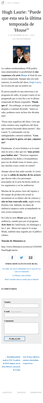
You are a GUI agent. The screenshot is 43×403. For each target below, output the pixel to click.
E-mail (12, 311)
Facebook (12, 257)
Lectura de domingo (21, 39)
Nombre (7, 302)
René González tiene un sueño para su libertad (21, 279)
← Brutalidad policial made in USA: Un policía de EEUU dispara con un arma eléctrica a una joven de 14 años (11, 363)
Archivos (21, 392)
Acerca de (7, 392)
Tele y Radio (13, 3)
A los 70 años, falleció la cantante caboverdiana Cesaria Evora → (31, 360)
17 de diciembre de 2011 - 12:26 (21, 35)
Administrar (35, 392)
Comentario (9, 321)
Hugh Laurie (35, 82)
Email (30, 257)
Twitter (21, 257)
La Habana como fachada (21, 275)
